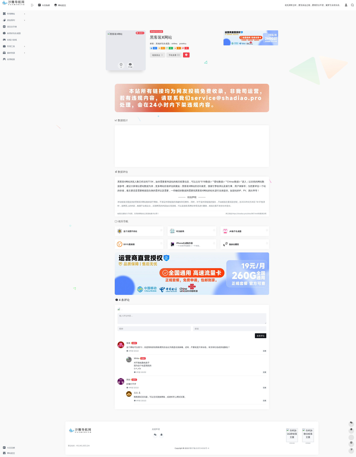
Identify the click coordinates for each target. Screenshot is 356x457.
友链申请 (156, 429)
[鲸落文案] (80, 431)
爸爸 (128, 343)
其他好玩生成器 (156, 31)
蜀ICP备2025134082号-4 (199, 448)
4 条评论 (124, 300)
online (174, 43)
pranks (182, 43)
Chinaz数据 (233, 181)
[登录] (346, 5)
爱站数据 (218, 181)
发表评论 (260, 336)
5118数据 (205, 181)
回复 (264, 351)
